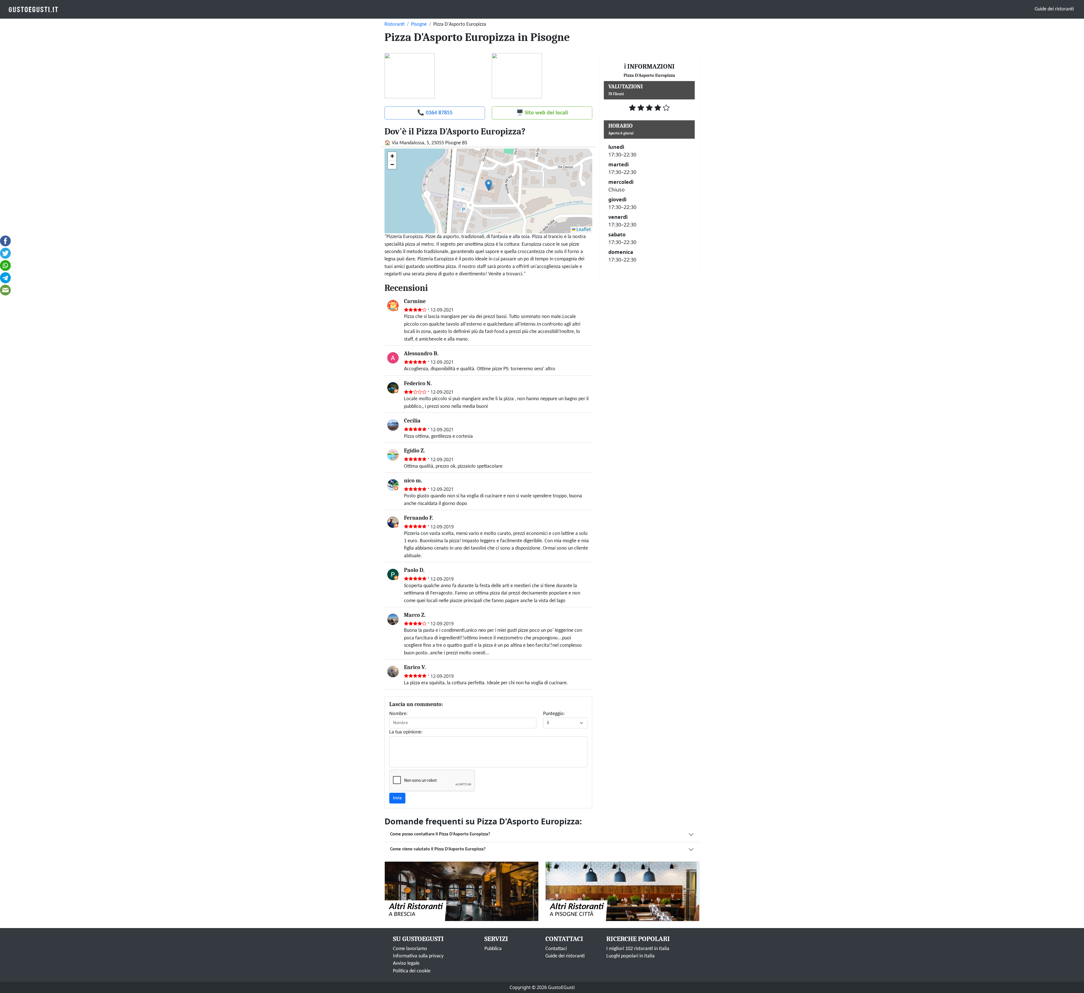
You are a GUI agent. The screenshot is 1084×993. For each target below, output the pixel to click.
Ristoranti (394, 24)
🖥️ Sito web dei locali (542, 113)
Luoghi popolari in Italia (630, 956)
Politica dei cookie (411, 971)
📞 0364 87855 (435, 113)
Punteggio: (554, 713)
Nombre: (398, 713)
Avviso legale (406, 963)
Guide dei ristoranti (1054, 9)
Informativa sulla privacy (418, 956)
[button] (488, 185)
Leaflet (583, 229)
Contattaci (556, 948)
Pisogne (419, 24)
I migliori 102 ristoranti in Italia (637, 948)
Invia (397, 798)
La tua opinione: (406, 732)
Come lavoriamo (410, 948)
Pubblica (493, 948)
